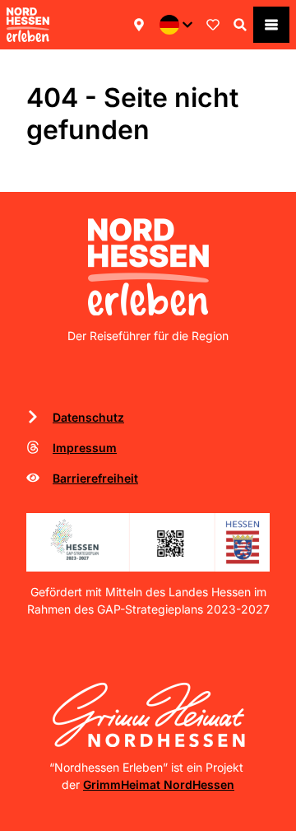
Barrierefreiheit (95, 478)
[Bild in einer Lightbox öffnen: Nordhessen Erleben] (148, 266)
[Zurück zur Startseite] (28, 24)
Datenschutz (88, 417)
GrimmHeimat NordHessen (158, 784)
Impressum (85, 448)
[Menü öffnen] (271, 25)
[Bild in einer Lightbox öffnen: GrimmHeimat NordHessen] (148, 714)
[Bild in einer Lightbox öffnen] (148, 542)
